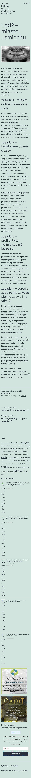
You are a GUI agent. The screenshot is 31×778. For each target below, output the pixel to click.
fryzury (5, 448)
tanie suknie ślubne (15, 463)
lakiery (21, 448)
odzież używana (25, 457)
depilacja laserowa (17, 445)
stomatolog (8, 463)
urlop (26, 463)
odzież (17, 457)
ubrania (22, 463)
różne (23, 461)
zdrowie (18, 471)
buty (16, 443)
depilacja (3, 445)
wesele (10, 467)
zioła (25, 471)
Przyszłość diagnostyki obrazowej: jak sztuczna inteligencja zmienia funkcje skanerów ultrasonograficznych (17, 484)
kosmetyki (15, 448)
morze (9, 457)
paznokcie (16, 461)
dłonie (2, 448)
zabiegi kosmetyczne (20, 467)
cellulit (19, 443)
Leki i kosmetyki (9, 451)
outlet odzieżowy (8, 461)
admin (8, 393)
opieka (2, 461)
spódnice (3, 463)
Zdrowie (23, 396)
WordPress (24, 770)
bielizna (11, 443)
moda (4, 457)
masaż (21, 451)
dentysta (25, 443)
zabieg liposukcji (9, 471)
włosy (14, 467)
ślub (2, 474)
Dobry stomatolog (25, 445)
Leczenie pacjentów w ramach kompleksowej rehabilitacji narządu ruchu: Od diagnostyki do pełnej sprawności (17, 518)
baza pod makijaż (5, 443)
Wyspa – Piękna (9, 766)
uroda (4, 466)
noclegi (13, 457)
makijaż (16, 451)
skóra (27, 461)
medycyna (8, 454)
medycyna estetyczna (19, 454)
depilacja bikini (9, 445)
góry (9, 448)
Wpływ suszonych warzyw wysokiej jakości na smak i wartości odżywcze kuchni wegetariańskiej (17, 561)
